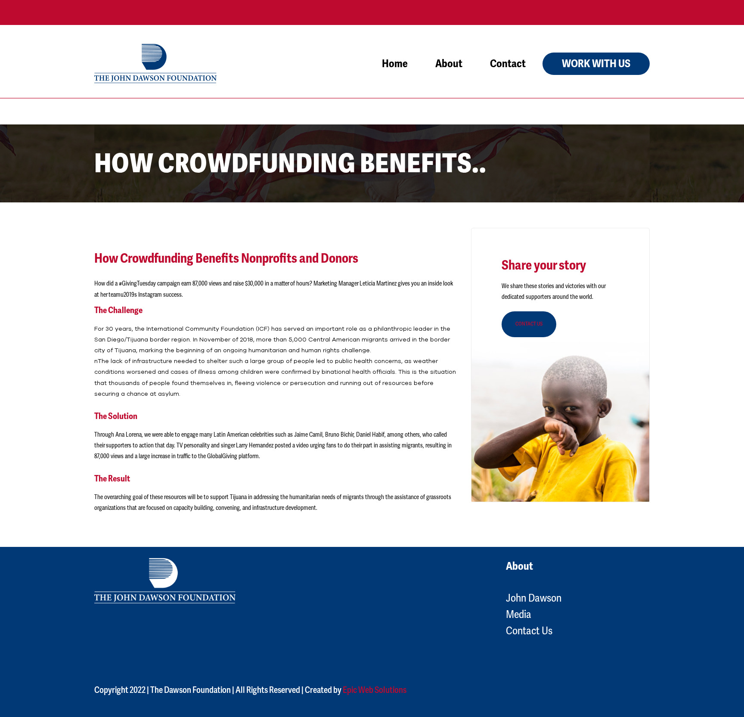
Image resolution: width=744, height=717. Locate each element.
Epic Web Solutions (374, 690)
